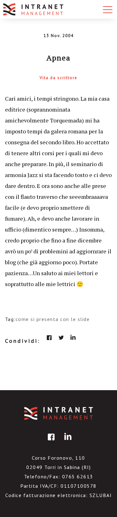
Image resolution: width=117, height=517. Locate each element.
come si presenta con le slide (53, 319)
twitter (61, 337)
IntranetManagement (58, 413)
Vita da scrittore (58, 77)
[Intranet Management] (33, 9)
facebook (49, 337)
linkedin (73, 337)
